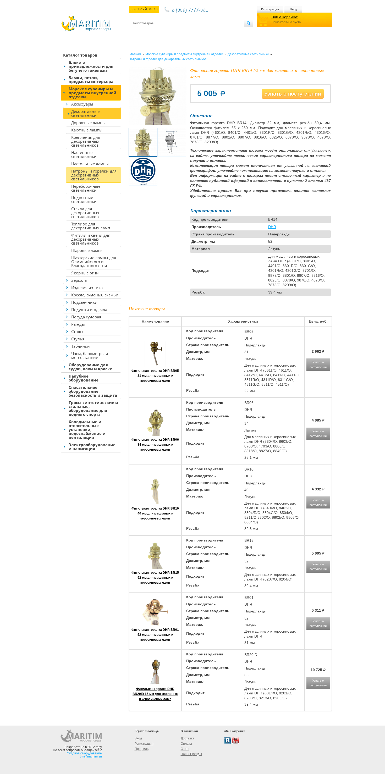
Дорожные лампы (88, 122)
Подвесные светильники (84, 199)
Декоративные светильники (85, 113)
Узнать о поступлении (292, 94)
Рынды (78, 324)
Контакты (137, 32)
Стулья (77, 338)
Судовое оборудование (84, 753)
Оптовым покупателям (228, 32)
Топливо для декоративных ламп (90, 225)
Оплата (175, 32)
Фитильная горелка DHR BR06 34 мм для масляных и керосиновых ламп (155, 444)
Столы (77, 331)
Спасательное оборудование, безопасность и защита (93, 391)
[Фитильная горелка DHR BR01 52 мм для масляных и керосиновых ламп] (155, 624)
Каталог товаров (80, 55)
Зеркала (79, 280)
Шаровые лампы (87, 250)
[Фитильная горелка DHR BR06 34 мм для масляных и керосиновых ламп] (155, 434)
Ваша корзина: (285, 16)
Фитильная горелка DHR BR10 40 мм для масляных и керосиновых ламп (155, 513)
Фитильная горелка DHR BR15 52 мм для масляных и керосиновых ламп (155, 577)
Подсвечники (84, 302)
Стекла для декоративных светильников (85, 212)
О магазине (195, 32)
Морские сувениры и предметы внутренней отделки (92, 92)
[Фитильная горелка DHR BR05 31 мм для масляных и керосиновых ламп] (155, 366)
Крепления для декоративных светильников (85, 141)
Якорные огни (85, 272)
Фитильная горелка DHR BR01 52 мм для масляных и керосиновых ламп (155, 635)
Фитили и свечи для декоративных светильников (90, 239)
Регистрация (270, 9)
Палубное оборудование (83, 378)
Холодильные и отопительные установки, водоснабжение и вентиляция (87, 429)
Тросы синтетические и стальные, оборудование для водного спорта (93, 408)
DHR (272, 227)
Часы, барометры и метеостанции (89, 355)
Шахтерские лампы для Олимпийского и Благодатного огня (93, 261)
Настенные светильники (84, 154)
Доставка (157, 32)
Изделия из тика (87, 287)
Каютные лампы (86, 129)
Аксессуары (82, 104)
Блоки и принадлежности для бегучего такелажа (91, 66)
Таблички (80, 346)
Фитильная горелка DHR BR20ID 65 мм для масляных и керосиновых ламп (155, 694)
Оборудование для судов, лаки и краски (91, 366)
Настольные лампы (90, 163)
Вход (293, 9)
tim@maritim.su (91, 756)
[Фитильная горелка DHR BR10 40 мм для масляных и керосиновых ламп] (155, 503)
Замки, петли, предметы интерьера (91, 79)
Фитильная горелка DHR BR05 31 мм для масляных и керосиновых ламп (155, 376)
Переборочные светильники (85, 188)
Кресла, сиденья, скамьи (94, 294)
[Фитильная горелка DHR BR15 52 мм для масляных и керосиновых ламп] (155, 568)
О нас (185, 749)
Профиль (141, 749)
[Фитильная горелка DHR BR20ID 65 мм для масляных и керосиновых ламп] (155, 684)
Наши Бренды (191, 754)
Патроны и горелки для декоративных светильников (94, 174)
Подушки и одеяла (89, 309)
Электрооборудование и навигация (92, 446)
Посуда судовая (86, 316)
